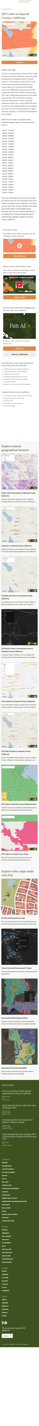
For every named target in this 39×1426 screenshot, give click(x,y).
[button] (36, 2)
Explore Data (6, 9)
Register (19, 348)
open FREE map (19, 256)
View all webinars (20, 354)
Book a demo (19, 297)
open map (19, 62)
